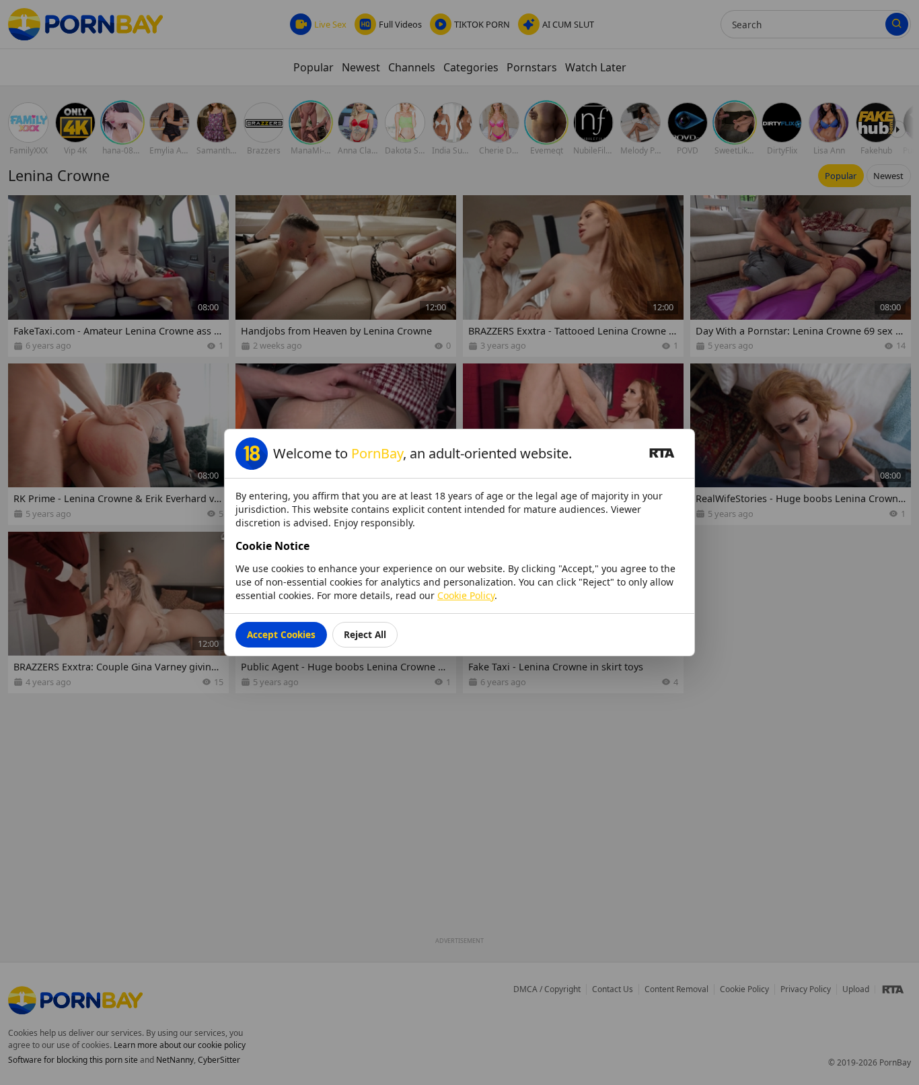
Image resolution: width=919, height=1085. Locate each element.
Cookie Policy (465, 595)
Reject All (365, 634)
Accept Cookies (281, 634)
